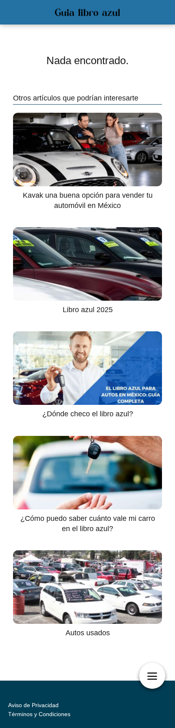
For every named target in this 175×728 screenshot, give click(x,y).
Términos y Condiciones (39, 714)
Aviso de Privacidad (33, 705)
